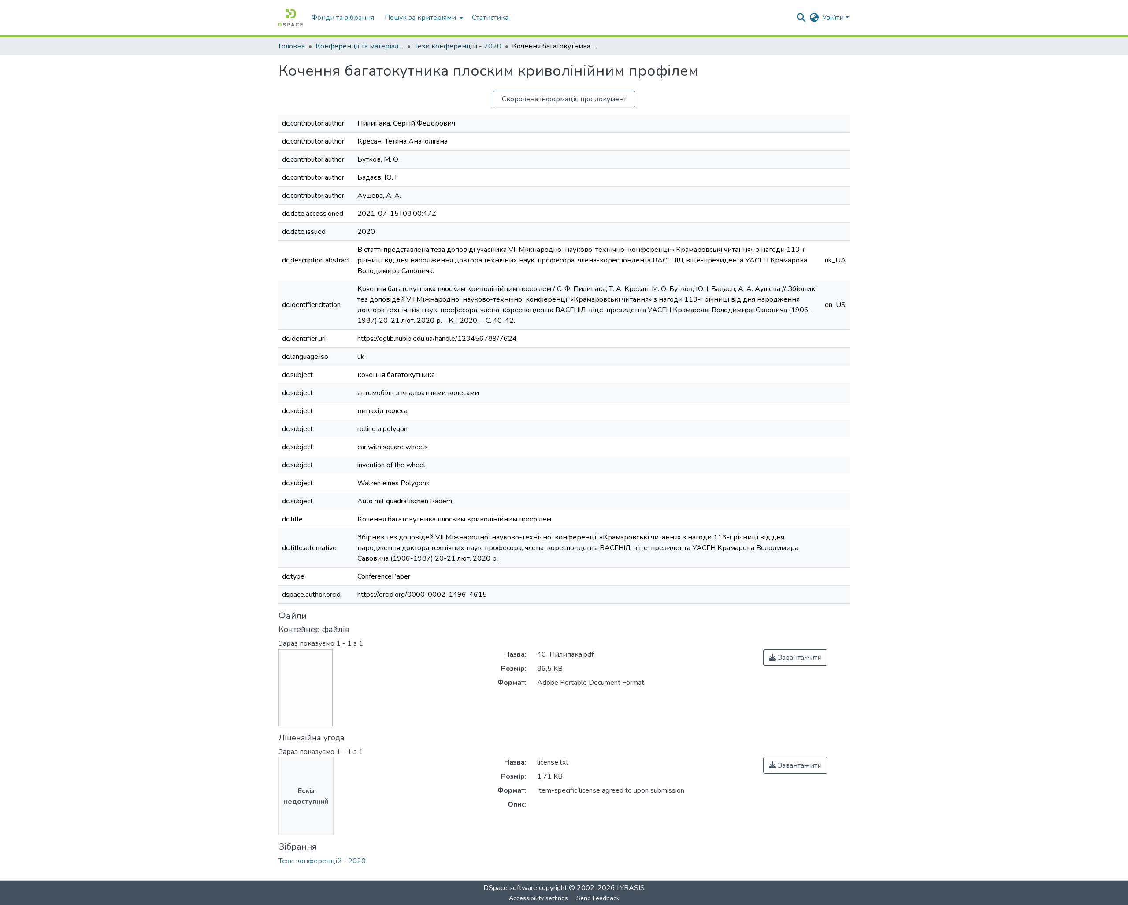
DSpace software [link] (510, 888)
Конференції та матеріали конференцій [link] (359, 46)
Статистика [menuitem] (490, 17)
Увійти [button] (834, 17)
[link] (795, 657)
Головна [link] (291, 46)
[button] (290, 17)
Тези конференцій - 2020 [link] (457, 46)
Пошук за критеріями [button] (420, 17)
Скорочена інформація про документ (564, 99)
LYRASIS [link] (631, 888)
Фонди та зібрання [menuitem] (343, 17)
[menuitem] (423, 17)
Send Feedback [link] (598, 898)
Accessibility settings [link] (538, 898)
